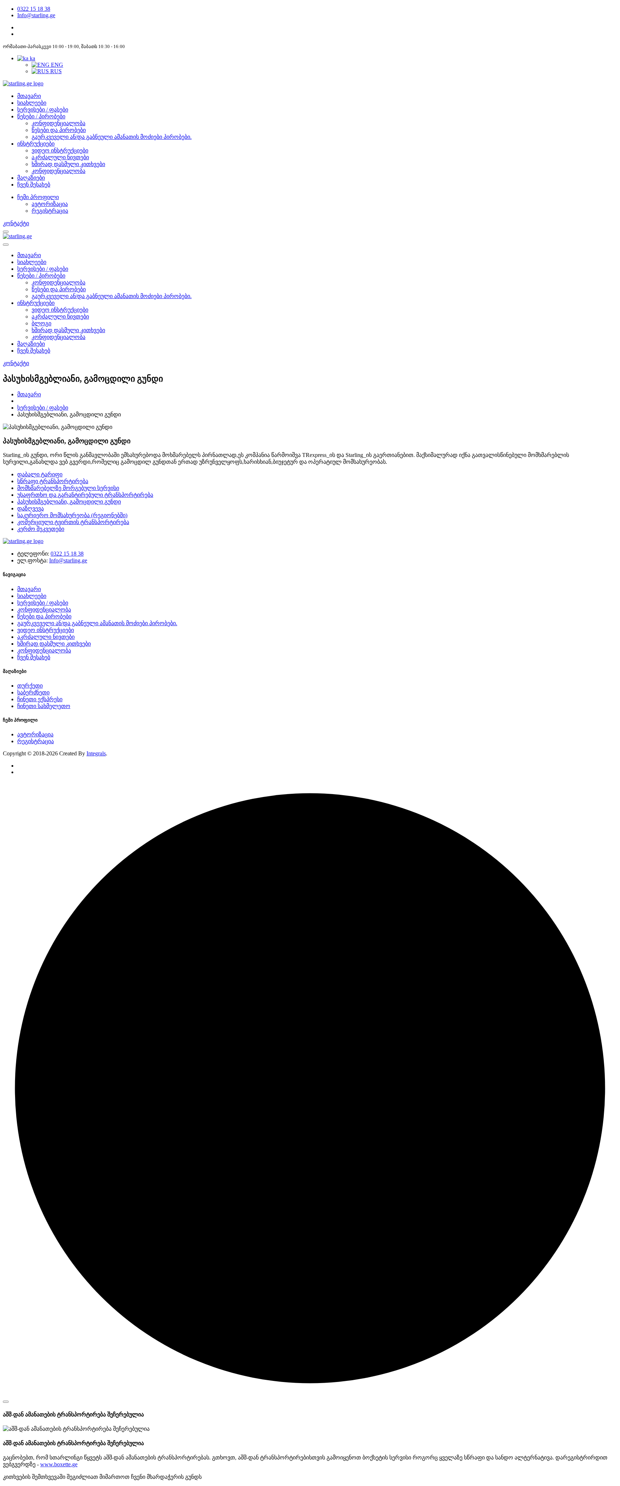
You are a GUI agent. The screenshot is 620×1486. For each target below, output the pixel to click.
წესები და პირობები (59, 130)
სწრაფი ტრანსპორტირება (52, 481)
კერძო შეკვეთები (40, 529)
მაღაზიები (31, 178)
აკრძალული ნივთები (60, 157)
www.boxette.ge (59, 1464)
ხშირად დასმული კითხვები (68, 164)
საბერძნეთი (33, 692)
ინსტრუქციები (36, 144)
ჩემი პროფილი (38, 197)
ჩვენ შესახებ (33, 184)
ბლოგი (41, 323)
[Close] (6, 1402)
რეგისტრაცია (35, 741)
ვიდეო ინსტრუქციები (60, 150)
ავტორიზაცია (35, 734)
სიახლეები (31, 103)
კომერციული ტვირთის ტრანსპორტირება (73, 522)
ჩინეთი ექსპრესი (39, 699)
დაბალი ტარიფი (39, 474)
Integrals (96, 753)
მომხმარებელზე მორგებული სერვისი (68, 488)
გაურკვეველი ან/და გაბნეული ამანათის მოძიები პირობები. (112, 137)
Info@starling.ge (36, 15)
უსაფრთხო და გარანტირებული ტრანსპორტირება (85, 495)
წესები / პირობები (41, 116)
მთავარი (29, 96)
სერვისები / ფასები (42, 110)
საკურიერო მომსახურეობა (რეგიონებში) (72, 515)
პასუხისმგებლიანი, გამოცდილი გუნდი (69, 502)
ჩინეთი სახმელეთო (43, 706)
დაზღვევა (30, 508)
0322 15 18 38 (33, 9)
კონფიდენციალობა (58, 123)
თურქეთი (30, 686)
